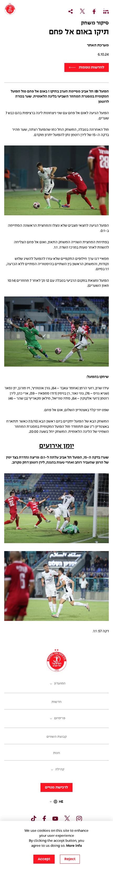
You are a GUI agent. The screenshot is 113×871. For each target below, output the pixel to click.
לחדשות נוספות (91, 67)
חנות (56, 753)
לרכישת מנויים (56, 787)
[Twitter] (67, 818)
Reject (69, 859)
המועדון (59, 683)
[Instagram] (79, 818)
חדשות (56, 702)
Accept (44, 859)
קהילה (59, 769)
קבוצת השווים (57, 736)
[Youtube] (55, 818)
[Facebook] (44, 818)
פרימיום (59, 718)
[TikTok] (33, 818)
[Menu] (105, 9)
